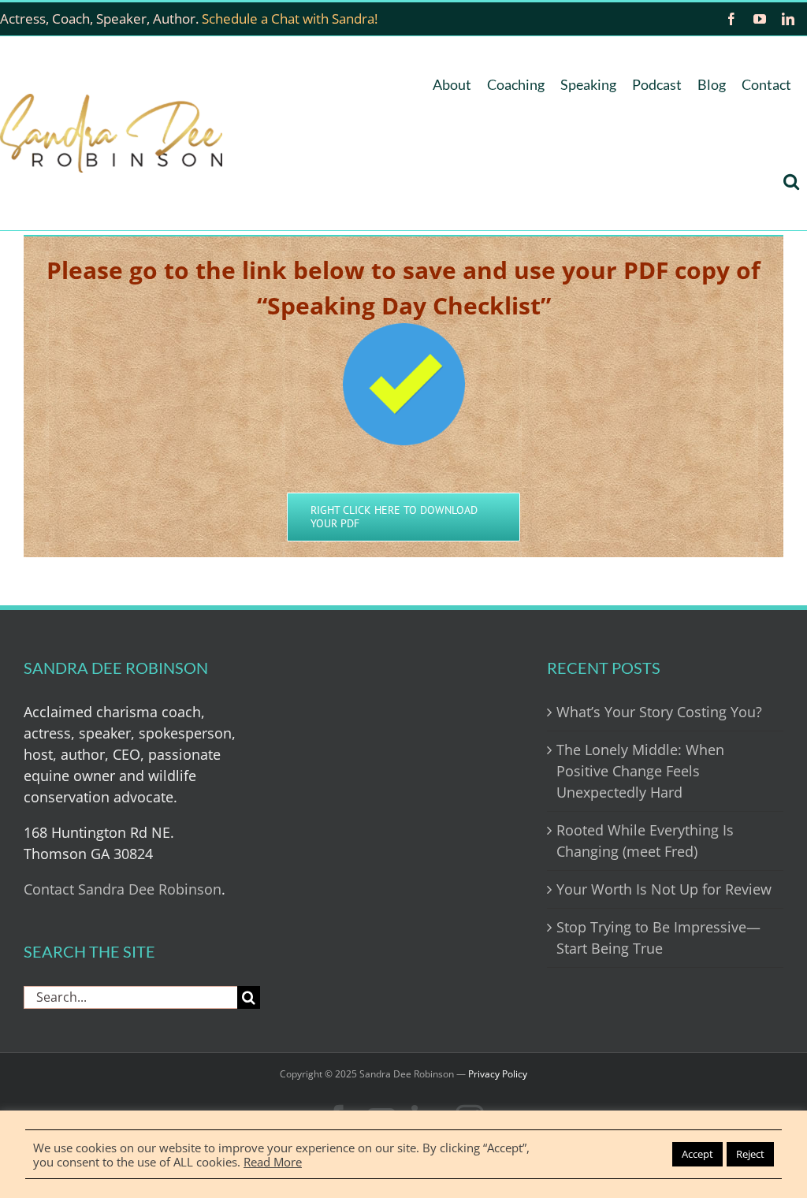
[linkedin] (788, 19)
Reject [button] (750, 1154)
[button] (791, 181)
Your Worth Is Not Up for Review (664, 889)
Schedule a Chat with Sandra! (289, 18)
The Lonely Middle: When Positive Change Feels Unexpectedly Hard (640, 771)
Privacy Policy (497, 1074)
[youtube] (759, 19)
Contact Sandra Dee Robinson (122, 889)
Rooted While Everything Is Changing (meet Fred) (645, 840)
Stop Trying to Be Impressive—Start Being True (658, 937)
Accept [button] (697, 1154)
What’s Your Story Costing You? (659, 711)
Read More (273, 1162)
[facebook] (731, 19)
